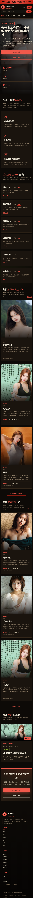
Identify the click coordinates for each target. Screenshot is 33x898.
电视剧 (13, 16)
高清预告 (5, 881)
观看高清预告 (16, 57)
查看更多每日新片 (16, 706)
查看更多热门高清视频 (16, 493)
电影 (7, 16)
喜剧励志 (5, 865)
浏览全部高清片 (16, 790)
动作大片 (5, 854)
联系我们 (11, 895)
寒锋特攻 (6, 557)
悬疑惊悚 (5, 862)
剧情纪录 (5, 867)
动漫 (24, 16)
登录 (24, 7)
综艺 (19, 16)
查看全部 (29, 296)
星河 (5, 472)
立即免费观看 (16, 52)
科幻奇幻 (5, 857)
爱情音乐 (5, 859)
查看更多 (5, 195)
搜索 (29, 11)
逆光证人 (6, 408)
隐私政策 (17, 895)
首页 (2, 16)
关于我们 (5, 895)
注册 (29, 7)
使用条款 (24, 895)
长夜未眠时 (7, 621)
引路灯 (6, 685)
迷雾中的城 (7, 345)
